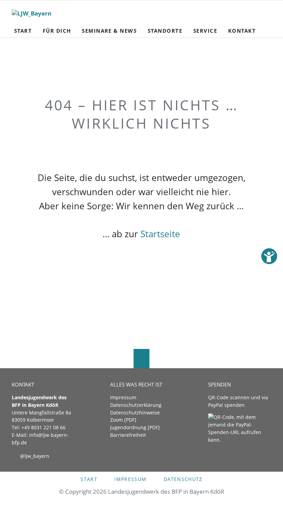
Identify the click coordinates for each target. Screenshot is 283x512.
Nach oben (141, 359)
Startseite (160, 234)
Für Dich (57, 30)
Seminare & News (109, 30)
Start (23, 30)
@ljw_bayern (34, 456)
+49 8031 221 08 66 (43, 427)
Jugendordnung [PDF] (135, 427)
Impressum (123, 397)
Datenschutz (183, 479)
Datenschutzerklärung (136, 405)
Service (205, 30)
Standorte (165, 30)
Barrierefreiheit (128, 435)
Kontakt (242, 30)
